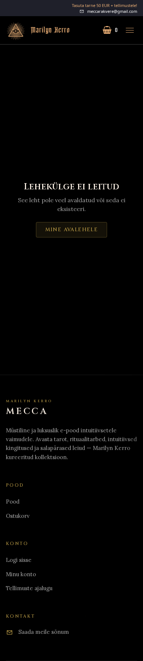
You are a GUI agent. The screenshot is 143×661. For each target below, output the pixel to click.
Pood (12, 501)
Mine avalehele (71, 229)
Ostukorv (18, 515)
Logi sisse (19, 559)
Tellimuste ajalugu (29, 588)
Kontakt (20, 616)
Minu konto (21, 574)
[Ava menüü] (129, 30)
